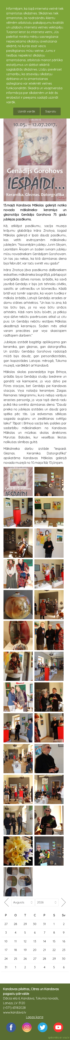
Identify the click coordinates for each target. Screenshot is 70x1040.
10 (5, 941)
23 (63, 950)
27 (6, 924)
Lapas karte (34, 1017)
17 (6, 950)
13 (34, 941)
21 (44, 950)
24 (6, 958)
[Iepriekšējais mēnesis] (6, 902)
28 (15, 924)
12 (25, 941)
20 (34, 950)
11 (15, 941)
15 (54, 941)
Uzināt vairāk (26, 111)
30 (34, 924)
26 (25, 958)
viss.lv (66, 1037)
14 (44, 941)
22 (54, 950)
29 (25, 924)
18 (15, 950)
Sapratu (50, 111)
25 (15, 958)
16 (63, 941)
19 (25, 950)
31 (44, 924)
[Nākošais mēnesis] (64, 902)
